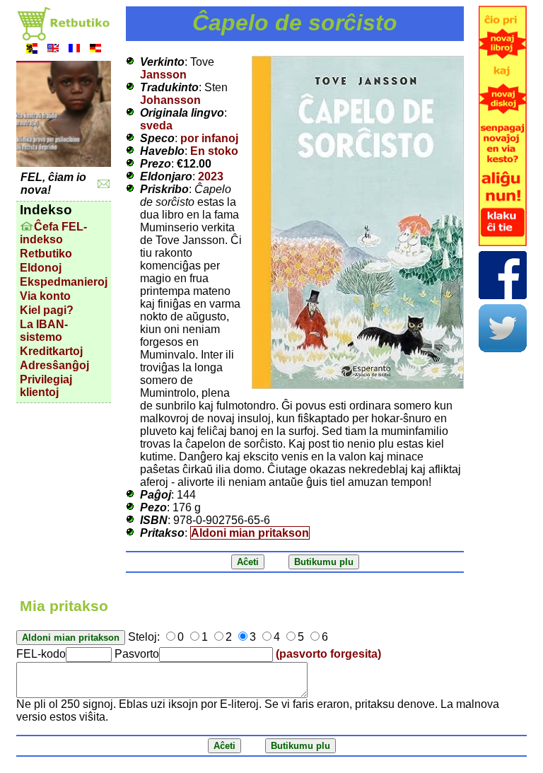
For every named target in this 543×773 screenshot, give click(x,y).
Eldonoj (41, 268)
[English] (53, 50)
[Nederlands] (32, 50)
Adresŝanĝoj (54, 365)
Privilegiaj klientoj (46, 385)
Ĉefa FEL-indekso (53, 233)
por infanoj (209, 138)
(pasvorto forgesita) (328, 654)
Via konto (45, 296)
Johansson (170, 100)
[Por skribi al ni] (104, 184)
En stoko (214, 151)
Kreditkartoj (51, 351)
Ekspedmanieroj (63, 282)
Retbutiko (46, 254)
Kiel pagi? (47, 310)
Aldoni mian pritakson (250, 533)
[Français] (74, 50)
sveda (156, 126)
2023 (210, 176)
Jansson (163, 75)
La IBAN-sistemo (44, 330)
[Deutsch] (95, 50)
